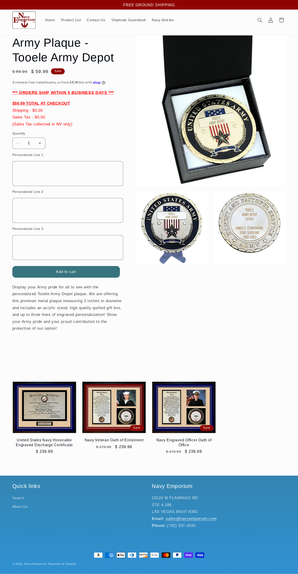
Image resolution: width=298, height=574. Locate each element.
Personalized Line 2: (28, 192)
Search (18, 498)
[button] (259, 20)
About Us (20, 506)
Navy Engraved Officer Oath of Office (184, 442)
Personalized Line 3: (28, 229)
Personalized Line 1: (28, 155)
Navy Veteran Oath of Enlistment (114, 440)
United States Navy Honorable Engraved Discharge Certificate (44, 442)
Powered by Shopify (62, 564)
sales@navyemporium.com (191, 518)
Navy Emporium (35, 564)
